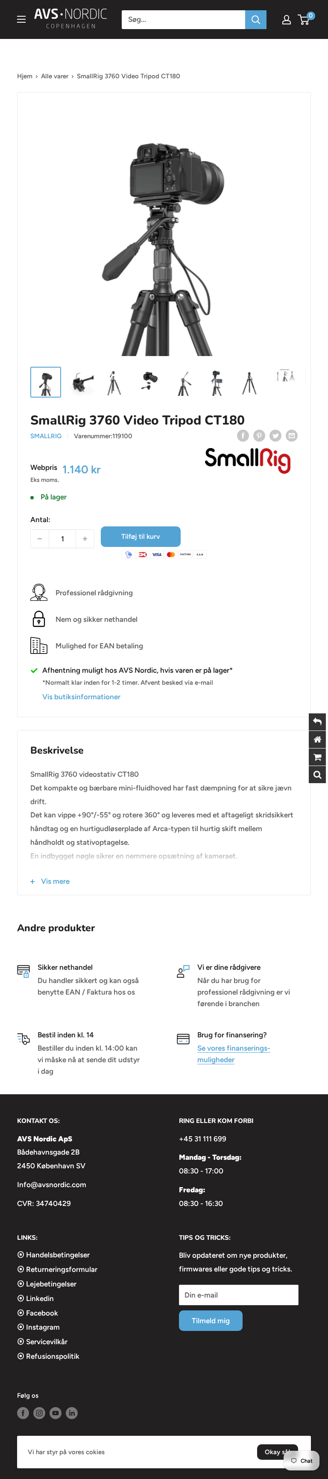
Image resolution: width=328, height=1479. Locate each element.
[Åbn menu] (21, 19)
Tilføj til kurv (140, 536)
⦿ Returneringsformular (57, 1269)
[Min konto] (286, 19)
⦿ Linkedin (35, 1298)
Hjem (24, 76)
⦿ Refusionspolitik (48, 1356)
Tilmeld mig (211, 1320)
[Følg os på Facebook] (23, 1413)
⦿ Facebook (37, 1313)
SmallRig (46, 436)
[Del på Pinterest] (259, 435)
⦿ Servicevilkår (42, 1341)
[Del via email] (292, 435)
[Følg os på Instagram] (39, 1413)
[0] (304, 20)
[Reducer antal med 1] (40, 539)
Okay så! (277, 1452)
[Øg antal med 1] (85, 539)
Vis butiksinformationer (81, 696)
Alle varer (54, 76)
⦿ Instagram (38, 1327)
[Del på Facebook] (243, 435)
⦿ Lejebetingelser (46, 1284)
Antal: (40, 519)
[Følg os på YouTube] (56, 1413)
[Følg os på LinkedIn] (72, 1413)
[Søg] (255, 19)
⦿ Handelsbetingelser (53, 1254)
